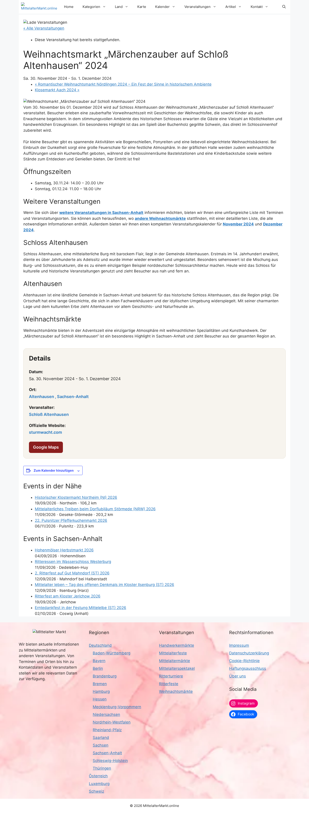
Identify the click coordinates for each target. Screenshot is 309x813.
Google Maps (46, 447)
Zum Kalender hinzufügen (54, 470)
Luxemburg (99, 783)
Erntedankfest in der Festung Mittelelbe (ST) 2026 (80, 607)
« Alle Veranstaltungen (43, 28)
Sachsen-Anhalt (107, 753)
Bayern (99, 660)
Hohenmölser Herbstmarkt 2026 (64, 550)
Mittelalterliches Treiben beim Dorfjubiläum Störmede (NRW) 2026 (95, 509)
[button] (284, 7)
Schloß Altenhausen (49, 414)
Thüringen (102, 768)
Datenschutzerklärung (249, 653)
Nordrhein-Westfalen (112, 722)
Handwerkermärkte (176, 645)
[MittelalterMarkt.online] (39, 7)
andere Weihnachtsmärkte (160, 218)
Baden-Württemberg (111, 653)
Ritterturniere (171, 676)
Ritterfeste (168, 684)
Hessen (100, 699)
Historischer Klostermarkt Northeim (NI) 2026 (76, 497)
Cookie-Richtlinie (244, 660)
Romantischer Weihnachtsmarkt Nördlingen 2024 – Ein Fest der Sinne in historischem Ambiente (123, 84)
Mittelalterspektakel (177, 668)
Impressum (239, 645)
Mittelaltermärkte (174, 660)
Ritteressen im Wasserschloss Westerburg (73, 561)
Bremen (100, 684)
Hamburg (101, 691)
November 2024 (238, 224)
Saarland (101, 737)
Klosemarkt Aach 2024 (57, 90)
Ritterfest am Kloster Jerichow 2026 (67, 596)
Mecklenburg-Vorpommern (117, 707)
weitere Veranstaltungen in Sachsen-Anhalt (101, 212)
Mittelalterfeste (173, 653)
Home (69, 7)
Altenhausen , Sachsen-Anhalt (59, 396)
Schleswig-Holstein (110, 760)
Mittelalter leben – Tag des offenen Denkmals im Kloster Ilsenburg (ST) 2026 (104, 584)
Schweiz (96, 791)
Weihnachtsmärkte (176, 691)
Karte (141, 7)
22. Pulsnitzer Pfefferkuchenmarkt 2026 (71, 520)
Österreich (98, 776)
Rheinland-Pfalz (107, 730)
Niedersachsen (106, 714)
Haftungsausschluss (247, 668)
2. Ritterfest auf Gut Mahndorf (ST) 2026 (72, 573)
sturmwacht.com (45, 432)
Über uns (237, 676)
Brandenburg (104, 676)
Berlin (98, 668)
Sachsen (100, 745)
